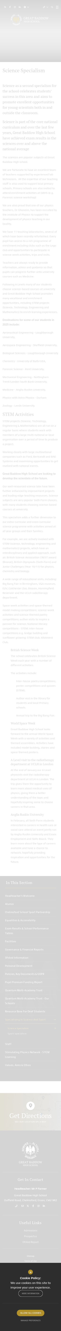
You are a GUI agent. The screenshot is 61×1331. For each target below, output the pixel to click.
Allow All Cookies (30, 1313)
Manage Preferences (30, 1320)
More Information (30, 1293)
